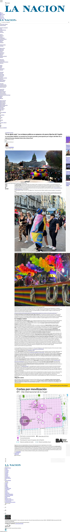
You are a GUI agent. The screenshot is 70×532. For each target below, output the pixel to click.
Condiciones (17, 523)
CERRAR (1, 0)
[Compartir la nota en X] (6, 189)
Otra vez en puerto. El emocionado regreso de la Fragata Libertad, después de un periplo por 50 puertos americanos (36, 313)
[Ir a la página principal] (35, 11)
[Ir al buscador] (6, 5)
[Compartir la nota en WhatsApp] (6, 186)
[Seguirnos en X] (5, 507)
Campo (1, 36)
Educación (2, 50)
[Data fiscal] (5, 530)
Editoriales (2, 59)
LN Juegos (2, 72)
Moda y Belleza (2, 80)
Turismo (1, 73)
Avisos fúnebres (3, 91)
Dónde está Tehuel (25, 366)
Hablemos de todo (3, 56)
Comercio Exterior (3, 39)
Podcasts (1, 79)
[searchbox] (34, 22)
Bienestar (1, 53)
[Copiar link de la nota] (5, 187)
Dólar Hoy (2, 35)
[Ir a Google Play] (8, 516)
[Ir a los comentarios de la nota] (6, 184)
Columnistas (2, 60)
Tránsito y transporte (4, 27)
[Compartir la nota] (5, 186)
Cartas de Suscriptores (4, 61)
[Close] (5, 458)
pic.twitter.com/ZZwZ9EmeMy (38, 349)
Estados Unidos (3, 44)
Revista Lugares (3, 103)
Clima (1, 28)
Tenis (1, 67)
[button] (35, 73)
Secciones (3, 14)
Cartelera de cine (3, 84)
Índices (1, 41)
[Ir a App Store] (8, 519)
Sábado (1, 96)
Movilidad (2, 40)
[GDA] (8, 527)
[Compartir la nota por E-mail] (7, 189)
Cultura (1, 51)
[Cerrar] (16, 20)
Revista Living (2, 104)
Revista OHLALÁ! (3, 100)
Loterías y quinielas (3, 77)
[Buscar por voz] (69, 22)
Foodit (2, 15)
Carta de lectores (3, 93)
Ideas (1, 97)
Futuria (1, 34)
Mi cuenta (3, 18)
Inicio (2, 13)
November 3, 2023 (31, 350)
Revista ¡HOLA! (2, 101)
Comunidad (2, 52)
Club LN (2, 17)
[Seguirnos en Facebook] (5, 504)
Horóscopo (2, 75)
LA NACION (7, 132)
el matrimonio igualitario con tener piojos (36, 352)
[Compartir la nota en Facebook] (5, 189)
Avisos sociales (2, 92)
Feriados (1, 76)
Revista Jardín (2, 106)
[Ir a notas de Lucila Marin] (33, 145)
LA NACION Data (3, 30)
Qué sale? (1, 83)
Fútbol (1, 65)
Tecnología (2, 74)
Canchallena (2, 68)
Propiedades (2, 38)
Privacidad (21, 523)
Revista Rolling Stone (4, 105)
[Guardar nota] (5, 184)
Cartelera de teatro (3, 85)
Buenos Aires (2, 48)
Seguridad (2, 49)
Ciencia (1, 55)
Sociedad (11, 132)
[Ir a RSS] (5, 513)
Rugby (1, 66)
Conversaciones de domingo (5, 95)
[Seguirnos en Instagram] (5, 510)
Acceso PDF (2, 89)
